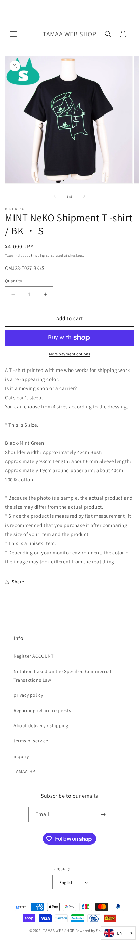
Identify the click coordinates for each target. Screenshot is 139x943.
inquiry (21, 756)
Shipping (38, 255)
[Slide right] (84, 196)
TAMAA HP (24, 771)
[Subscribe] (103, 814)
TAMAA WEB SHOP (58, 930)
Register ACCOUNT (33, 656)
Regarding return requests (42, 710)
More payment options (69, 353)
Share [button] (18, 582)
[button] (13, 34)
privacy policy (28, 695)
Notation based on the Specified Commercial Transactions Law (62, 675)
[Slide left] (54, 196)
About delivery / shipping (40, 725)
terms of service (30, 741)
